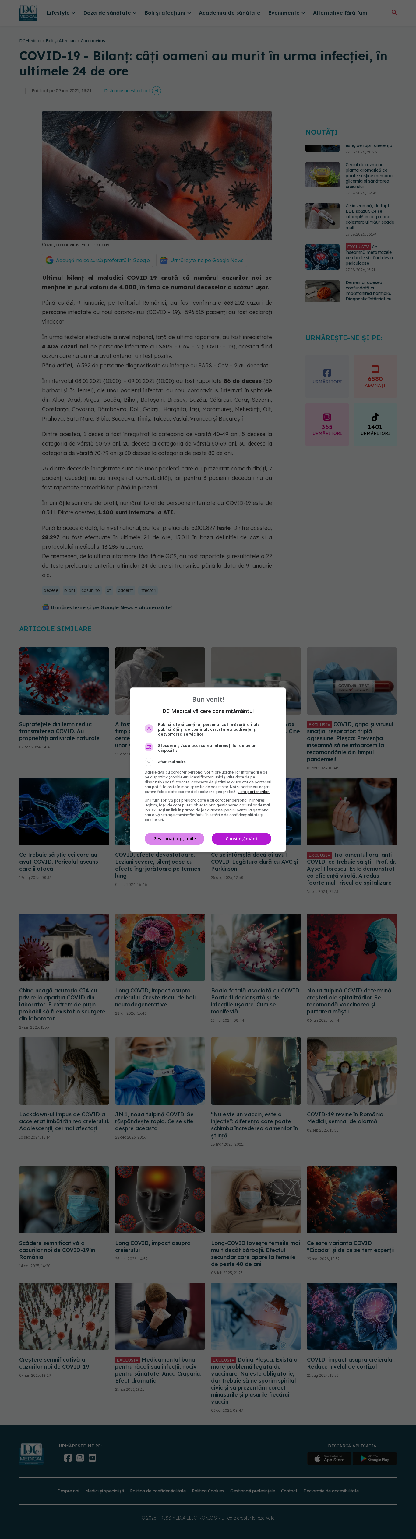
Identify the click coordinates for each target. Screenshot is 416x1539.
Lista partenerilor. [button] (254, 791)
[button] (208, 762)
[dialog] (208, 769)
